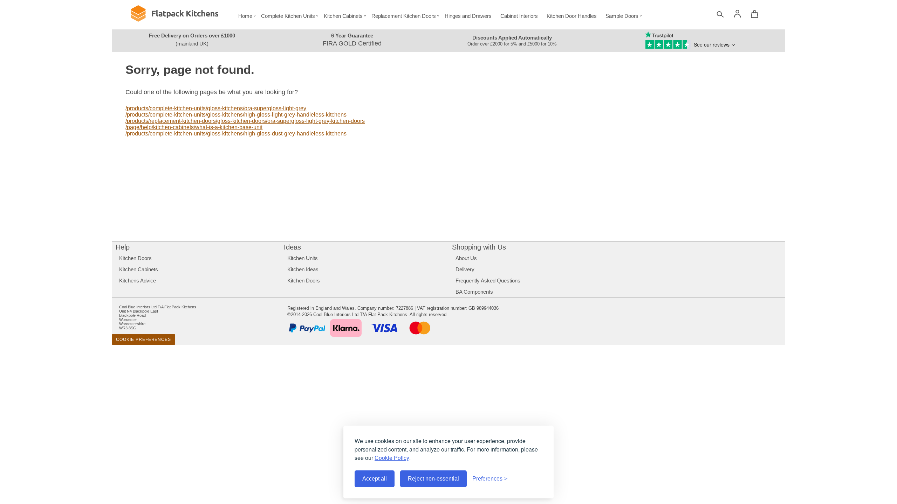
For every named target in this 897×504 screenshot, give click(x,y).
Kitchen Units (302, 258)
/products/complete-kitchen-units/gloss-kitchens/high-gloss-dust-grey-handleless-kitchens (236, 133)
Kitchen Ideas (303, 269)
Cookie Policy (392, 458)
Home (245, 16)
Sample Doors (621, 16)
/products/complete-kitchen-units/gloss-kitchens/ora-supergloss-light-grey (215, 108)
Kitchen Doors (135, 258)
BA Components (474, 292)
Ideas (292, 247)
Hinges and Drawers (468, 16)
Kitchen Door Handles (572, 16)
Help (123, 247)
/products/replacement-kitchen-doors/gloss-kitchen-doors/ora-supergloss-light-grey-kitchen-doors (245, 121)
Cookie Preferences (143, 339)
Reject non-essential (433, 479)
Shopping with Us (479, 247)
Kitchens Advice (137, 281)
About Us (466, 258)
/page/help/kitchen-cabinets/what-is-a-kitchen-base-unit (193, 127)
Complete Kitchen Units (288, 16)
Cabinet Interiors (519, 16)
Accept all (374, 479)
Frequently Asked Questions (488, 281)
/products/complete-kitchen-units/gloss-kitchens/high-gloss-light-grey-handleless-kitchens (236, 115)
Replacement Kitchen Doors (403, 16)
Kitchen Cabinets (343, 16)
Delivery (465, 269)
